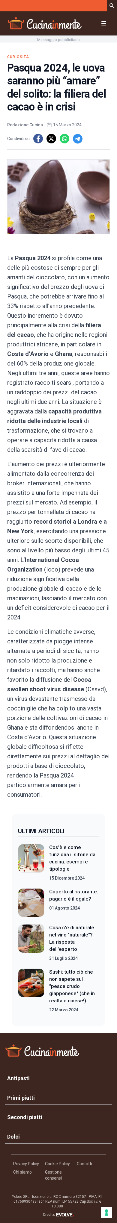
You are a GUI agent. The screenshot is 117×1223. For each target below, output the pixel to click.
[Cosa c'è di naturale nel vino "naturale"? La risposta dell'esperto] (31, 942)
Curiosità (18, 57)
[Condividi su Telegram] (77, 138)
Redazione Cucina (25, 124)
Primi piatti (21, 1098)
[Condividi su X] (51, 138)
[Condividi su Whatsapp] (64, 138)
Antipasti (18, 1078)
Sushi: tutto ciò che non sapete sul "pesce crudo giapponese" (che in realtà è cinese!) (72, 986)
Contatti (84, 1163)
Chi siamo (22, 1172)
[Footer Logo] (58, 1052)
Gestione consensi (53, 1175)
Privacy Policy (26, 1163)
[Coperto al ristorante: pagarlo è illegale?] (31, 902)
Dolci (13, 1136)
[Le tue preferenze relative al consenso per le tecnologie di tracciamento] (106, 1212)
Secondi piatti (24, 1117)
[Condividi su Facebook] (38, 138)
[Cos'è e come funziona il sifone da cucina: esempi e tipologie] (31, 862)
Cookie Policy (57, 1163)
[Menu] (104, 23)
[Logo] (44, 23)
